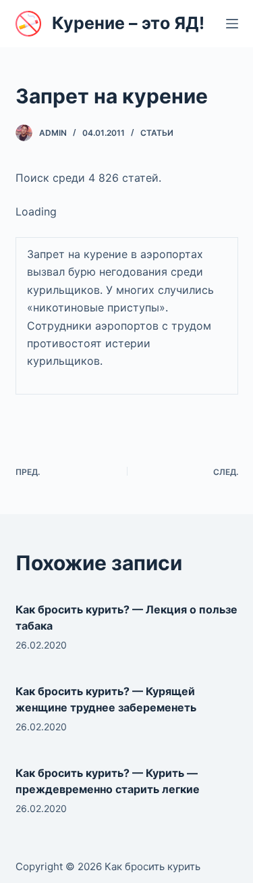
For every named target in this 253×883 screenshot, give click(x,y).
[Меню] (232, 24)
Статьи (156, 133)
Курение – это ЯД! (128, 23)
